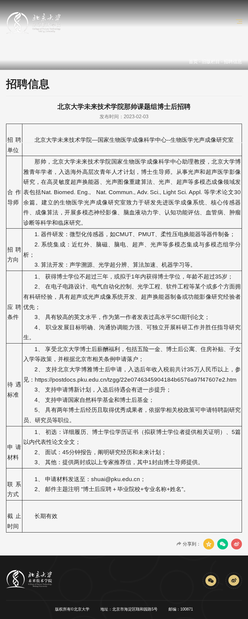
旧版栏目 (211, 61)
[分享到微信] (222, 544)
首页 (193, 61)
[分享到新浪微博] (236, 544)
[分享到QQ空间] (208, 544)
